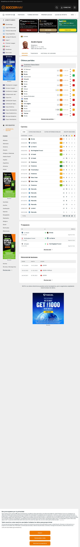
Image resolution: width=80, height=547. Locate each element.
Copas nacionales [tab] (35, 132)
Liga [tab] (23, 132)
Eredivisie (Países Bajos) (31, 64)
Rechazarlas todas (40, 538)
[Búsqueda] (57, 7)
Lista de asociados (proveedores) (11, 527)
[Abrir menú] (75, 7)
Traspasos (34, 53)
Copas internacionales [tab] (52, 132)
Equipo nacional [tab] (69, 132)
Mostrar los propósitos (40, 543)
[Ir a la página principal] (16, 7)
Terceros (61, 519)
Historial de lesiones (48, 53)
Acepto (40, 533)
